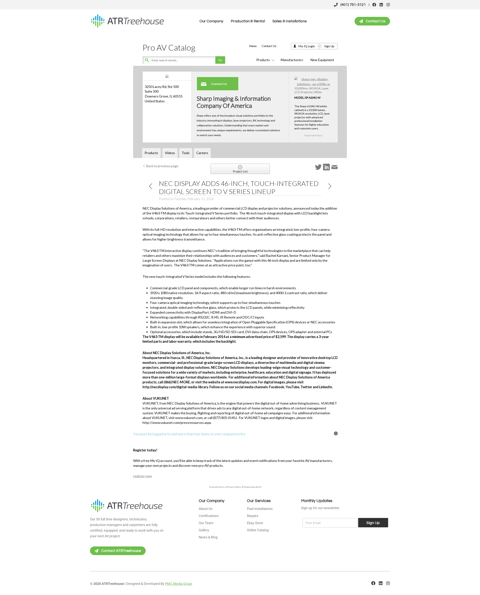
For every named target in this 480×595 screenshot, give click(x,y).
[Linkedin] (381, 5)
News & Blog (208, 537)
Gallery (204, 530)
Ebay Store (255, 523)
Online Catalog (258, 530)
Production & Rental (248, 21)
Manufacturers (291, 60)
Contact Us (269, 46)
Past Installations (260, 509)
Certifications (209, 516)
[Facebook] (374, 5)
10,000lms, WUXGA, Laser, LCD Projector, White (311, 90)
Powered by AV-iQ (252, 487)
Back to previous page (162, 166)
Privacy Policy (234, 487)
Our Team (206, 523)
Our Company (211, 21)
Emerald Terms (217, 487)
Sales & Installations (289, 21)
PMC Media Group (178, 584)
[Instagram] (388, 5)
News (253, 46)
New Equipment (322, 60)
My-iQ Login (306, 46)
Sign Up (329, 46)
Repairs (252, 516)
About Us (205, 509)
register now (142, 476)
